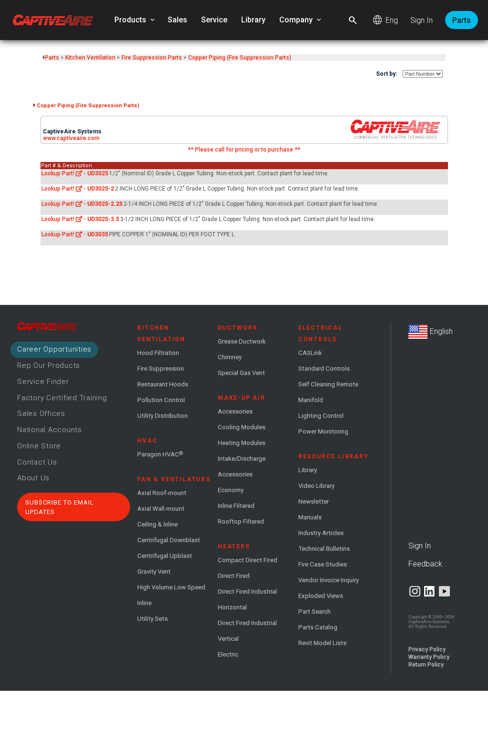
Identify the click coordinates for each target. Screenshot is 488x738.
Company (301, 20)
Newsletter (313, 501)
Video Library (316, 485)
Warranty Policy (428, 657)
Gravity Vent (154, 571)
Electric (228, 654)
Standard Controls (324, 368)
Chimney (230, 357)
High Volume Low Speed (171, 587)
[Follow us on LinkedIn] (429, 591)
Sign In (421, 20)
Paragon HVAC (160, 454)
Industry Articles (321, 532)
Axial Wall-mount (160, 508)
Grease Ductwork (242, 341)
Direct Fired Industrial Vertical (247, 630)
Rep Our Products (48, 365)
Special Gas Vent (241, 372)
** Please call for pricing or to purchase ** (244, 149)
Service (214, 19)
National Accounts (49, 429)
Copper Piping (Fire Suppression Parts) (239, 57)
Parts (461, 20)
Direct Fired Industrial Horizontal (247, 599)
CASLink (310, 352)
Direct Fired (234, 575)
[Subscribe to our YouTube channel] (444, 591)
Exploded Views (320, 595)
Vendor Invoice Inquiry (328, 580)
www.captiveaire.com (71, 138)
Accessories (235, 411)
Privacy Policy (427, 649)
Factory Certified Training (62, 398)
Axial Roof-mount (161, 492)
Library (253, 19)
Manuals (310, 517)
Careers (54, 349)
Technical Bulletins (324, 548)
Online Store (39, 446)
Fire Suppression (160, 368)
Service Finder (43, 381)
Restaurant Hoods (162, 384)
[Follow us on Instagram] (414, 591)
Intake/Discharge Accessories (241, 466)
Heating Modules (241, 442)
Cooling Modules (241, 427)
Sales (177, 19)
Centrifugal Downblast (168, 540)
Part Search (314, 611)
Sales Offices (41, 413)
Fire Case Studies (322, 564)
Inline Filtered (236, 505)
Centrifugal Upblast (164, 555)
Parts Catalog (317, 627)
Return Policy (426, 664)
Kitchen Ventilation (90, 57)
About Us (33, 478)
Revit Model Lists (322, 643)
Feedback (425, 563)
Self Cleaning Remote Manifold (328, 392)
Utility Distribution (162, 415)
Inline (144, 603)
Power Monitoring (323, 431)
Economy (231, 490)
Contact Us (37, 462)
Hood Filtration (158, 352)
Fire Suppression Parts (152, 57)
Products (135, 20)
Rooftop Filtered (241, 521)
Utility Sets (152, 618)
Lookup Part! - (75, 173)
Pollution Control (161, 400)
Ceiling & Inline (157, 524)
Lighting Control (321, 415)
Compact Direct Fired (247, 560)
